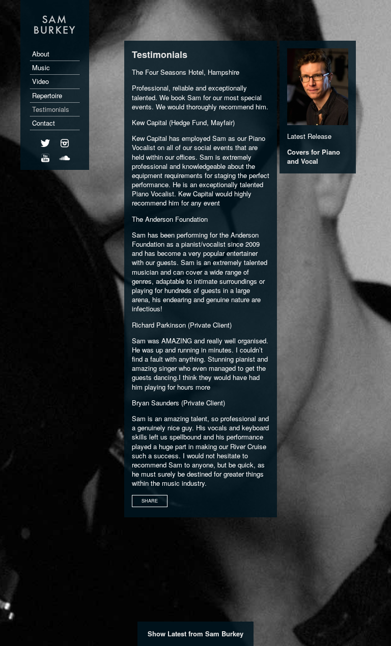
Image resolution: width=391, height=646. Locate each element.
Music (41, 67)
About (40, 53)
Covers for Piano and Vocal (313, 156)
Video (40, 81)
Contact (43, 123)
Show (157, 633)
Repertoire (47, 95)
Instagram (65, 149)
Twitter (45, 149)
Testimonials (50, 109)
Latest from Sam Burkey (205, 633)
